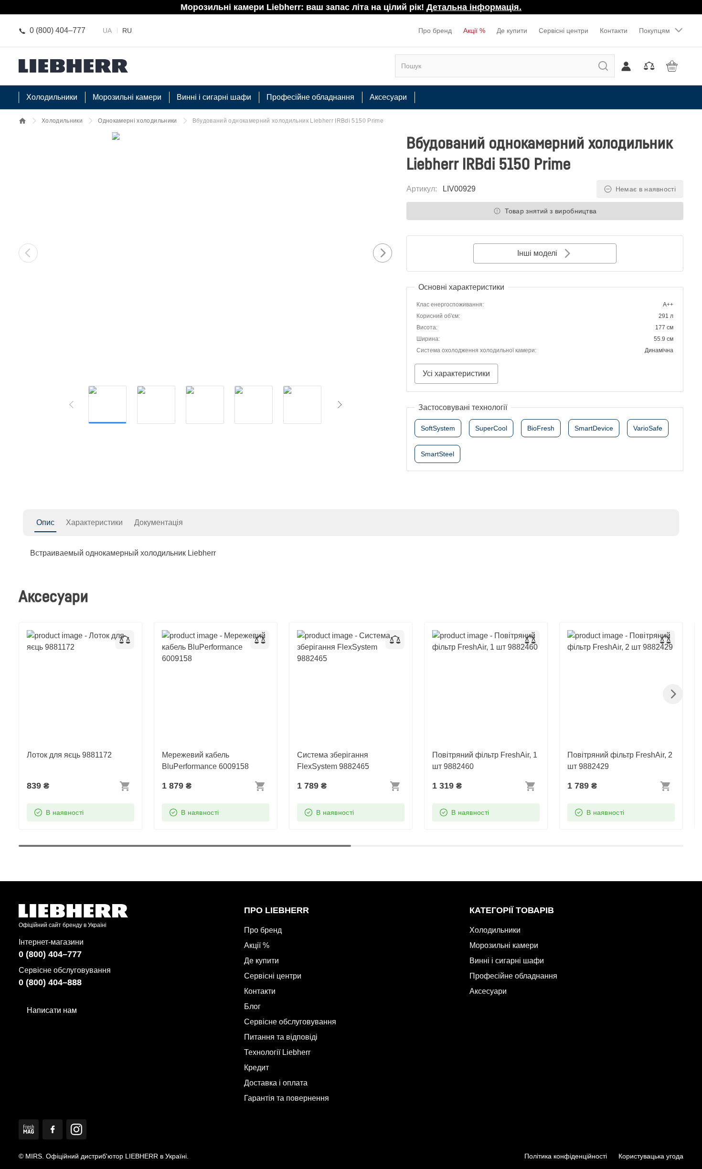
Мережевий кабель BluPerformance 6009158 (205, 641)
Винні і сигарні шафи (506, 961)
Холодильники (62, 120)
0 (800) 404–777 (50, 954)
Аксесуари (488, 991)
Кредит (256, 1068)
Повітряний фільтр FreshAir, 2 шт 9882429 (619, 641)
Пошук (593, 66)
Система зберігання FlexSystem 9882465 (333, 641)
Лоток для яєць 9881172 (69, 636)
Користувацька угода (650, 1156)
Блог (252, 1006)
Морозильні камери (503, 945)
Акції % (474, 30)
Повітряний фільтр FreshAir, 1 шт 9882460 (484, 641)
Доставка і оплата (276, 1083)
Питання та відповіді (281, 1037)
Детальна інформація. (473, 7)
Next (382, 253)
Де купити (512, 30)
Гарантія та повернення (286, 1098)
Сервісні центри (563, 30)
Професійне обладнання (513, 976)
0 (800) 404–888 (50, 982)
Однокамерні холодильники (137, 120)
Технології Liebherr (277, 1052)
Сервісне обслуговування (290, 1022)
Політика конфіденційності (565, 1156)
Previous (28, 253)
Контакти (614, 30)
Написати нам (52, 1010)
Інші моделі (537, 253)
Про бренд (435, 30)
